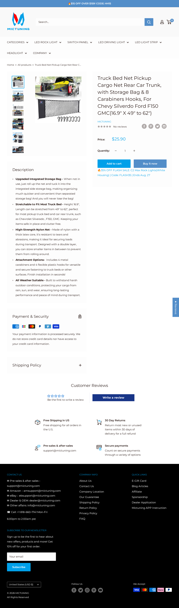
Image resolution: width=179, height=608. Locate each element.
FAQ (82, 518)
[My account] (162, 22)
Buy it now (150, 163)
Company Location (91, 491)
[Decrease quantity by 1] (115, 150)
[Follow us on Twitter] (80, 590)
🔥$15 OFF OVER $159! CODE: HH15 (89, 3)
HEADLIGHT (15, 53)
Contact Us (86, 486)
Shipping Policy (89, 502)
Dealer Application (144, 502)
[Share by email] (164, 126)
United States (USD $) (21, 584)
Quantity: (104, 150)
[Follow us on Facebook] (73, 590)
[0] (169, 22)
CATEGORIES (15, 42)
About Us (85, 480)
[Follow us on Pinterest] (93, 590)
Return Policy (88, 507)
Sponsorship (140, 497)
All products (24, 64)
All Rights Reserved (18, 597)
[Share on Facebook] (144, 126)
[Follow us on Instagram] (87, 590)
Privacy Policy (88, 513)
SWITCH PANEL (77, 42)
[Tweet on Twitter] (157, 126)
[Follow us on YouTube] (100, 590)
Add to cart (114, 163)
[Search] (149, 22)
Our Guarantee (89, 497)
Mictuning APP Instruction (149, 507)
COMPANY (40, 53)
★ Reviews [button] (175, 307)
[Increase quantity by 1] (134, 150)
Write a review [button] (113, 397)
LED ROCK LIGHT (46, 42)
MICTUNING (104, 121)
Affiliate (137, 491)
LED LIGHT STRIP (146, 42)
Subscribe (18, 567)
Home (10, 64)
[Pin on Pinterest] (150, 126)
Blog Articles (140, 486)
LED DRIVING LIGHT (111, 42)
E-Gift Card (139, 480)
